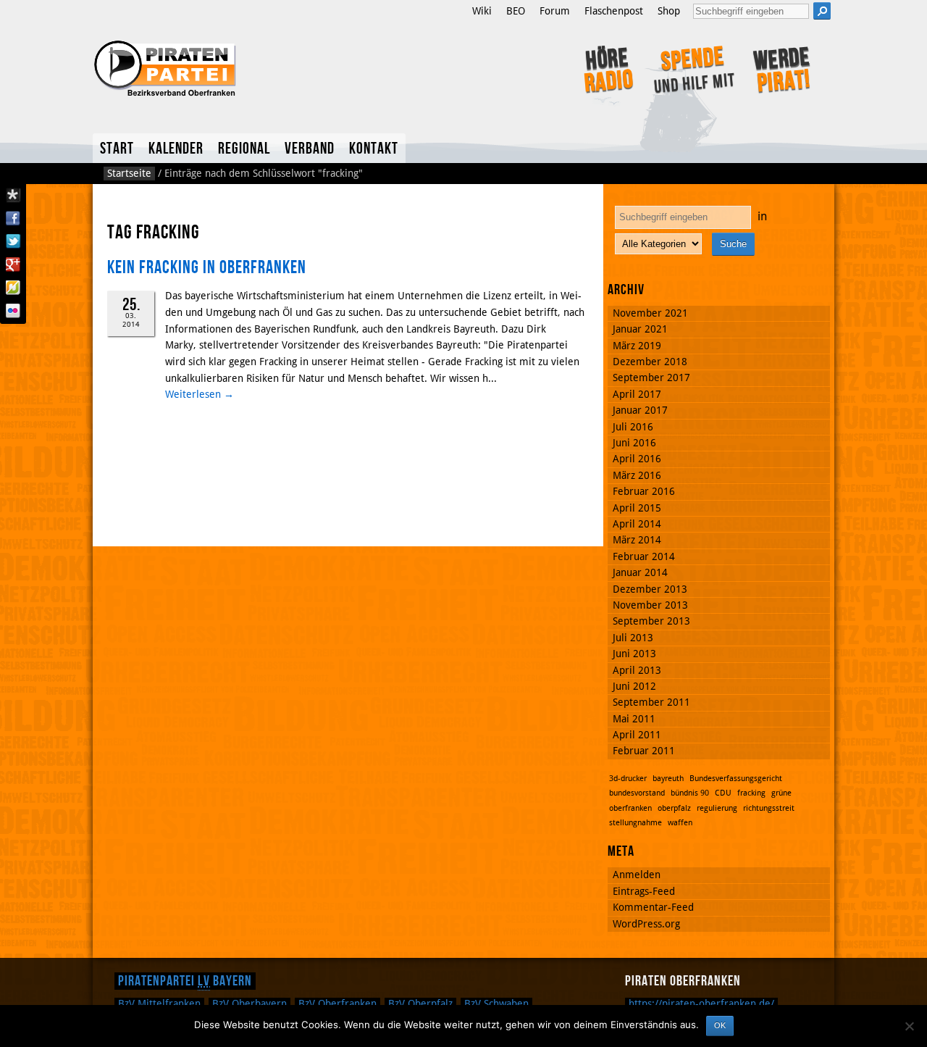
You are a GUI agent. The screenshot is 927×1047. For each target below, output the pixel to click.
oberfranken (630, 808)
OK (720, 1025)
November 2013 (650, 605)
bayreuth (668, 778)
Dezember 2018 (650, 361)
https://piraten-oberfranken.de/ (701, 1003)
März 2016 (637, 475)
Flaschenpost (613, 11)
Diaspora (13, 195)
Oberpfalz (420, 1003)
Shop (669, 11)
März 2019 (637, 345)
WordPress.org (646, 924)
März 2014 (637, 540)
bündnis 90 (690, 793)
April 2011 (637, 735)
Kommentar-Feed (653, 907)
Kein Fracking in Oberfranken (206, 267)
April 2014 (637, 524)
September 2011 (651, 702)
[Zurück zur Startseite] (241, 66)
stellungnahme (635, 822)
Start (117, 149)
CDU (723, 793)
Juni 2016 (634, 443)
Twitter (13, 241)
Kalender (176, 149)
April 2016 (637, 458)
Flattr (13, 287)
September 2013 (651, 621)
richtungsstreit (768, 808)
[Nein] (909, 1026)
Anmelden (636, 874)
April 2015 (637, 508)
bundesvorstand (637, 793)
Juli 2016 (633, 427)
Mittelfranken (159, 1003)
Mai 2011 (634, 719)
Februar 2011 (644, 750)
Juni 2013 (634, 653)
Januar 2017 (640, 410)
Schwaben (496, 1003)
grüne (781, 793)
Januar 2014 (640, 572)
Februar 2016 (644, 491)
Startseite (129, 173)
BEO (515, 11)
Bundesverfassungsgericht (735, 778)
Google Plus (13, 264)
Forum (555, 11)
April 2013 (637, 670)
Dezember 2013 (650, 589)
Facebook (13, 218)
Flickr (13, 310)
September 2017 (651, 377)
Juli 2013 (633, 637)
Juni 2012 (634, 686)
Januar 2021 (640, 329)
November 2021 (650, 313)
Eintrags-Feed (644, 891)
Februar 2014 (644, 556)
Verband (310, 149)
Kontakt (373, 149)
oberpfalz (674, 808)
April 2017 (637, 394)
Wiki (482, 11)
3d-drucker (628, 778)
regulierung (717, 808)
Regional (244, 149)
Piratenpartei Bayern (185, 981)
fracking (751, 793)
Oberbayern (249, 1003)
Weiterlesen (199, 394)
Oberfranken (337, 1003)
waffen (680, 822)
